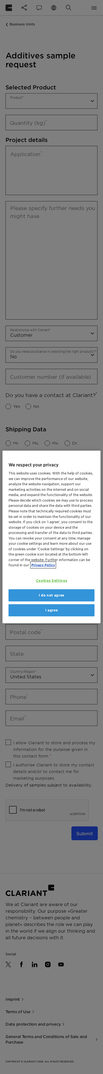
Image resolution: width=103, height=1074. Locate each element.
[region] (51, 537)
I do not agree (51, 595)
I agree (51, 610)
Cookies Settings (51, 580)
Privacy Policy (43, 565)
